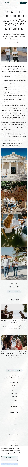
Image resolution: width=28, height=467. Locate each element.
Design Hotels (14, 396)
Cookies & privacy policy (9, 458)
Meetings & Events (14, 382)
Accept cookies (10, 464)
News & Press (14, 393)
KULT (14, 430)
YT (16, 377)
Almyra (14, 406)
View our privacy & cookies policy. (15, 453)
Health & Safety (14, 440)
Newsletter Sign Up (14, 370)
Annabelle (14, 412)
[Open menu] (3, 2)
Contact (14, 390)
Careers (14, 385)
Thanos (16, 434)
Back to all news (14, 291)
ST (21, 377)
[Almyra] (8, 2)
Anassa (14, 400)
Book (23, 2)
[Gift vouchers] (18, 2)
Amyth (14, 418)
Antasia (14, 424)
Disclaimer (14, 443)
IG (6, 377)
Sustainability (14, 388)
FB (11, 377)
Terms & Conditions (14, 445)
